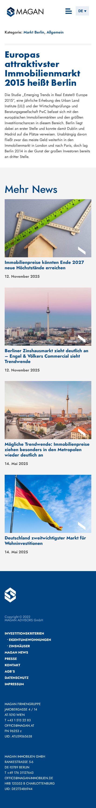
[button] (69, 11)
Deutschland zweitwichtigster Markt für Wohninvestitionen (45, 540)
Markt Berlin (34, 32)
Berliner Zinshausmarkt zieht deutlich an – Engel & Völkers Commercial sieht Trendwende (46, 356)
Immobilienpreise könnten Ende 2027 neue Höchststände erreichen (44, 265)
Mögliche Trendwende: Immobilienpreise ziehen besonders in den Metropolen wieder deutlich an (47, 449)
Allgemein (55, 32)
